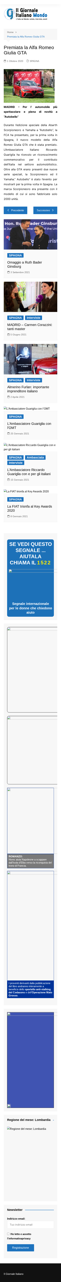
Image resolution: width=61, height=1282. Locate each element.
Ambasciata (35, 457)
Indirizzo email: (16, 1218)
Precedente (17, 210)
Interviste (33, 317)
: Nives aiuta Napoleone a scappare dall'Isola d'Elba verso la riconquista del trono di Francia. (30, 861)
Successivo (43, 210)
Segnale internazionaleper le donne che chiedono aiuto (30, 608)
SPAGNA (34, 61)
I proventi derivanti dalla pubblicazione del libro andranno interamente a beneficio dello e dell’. (30, 989)
